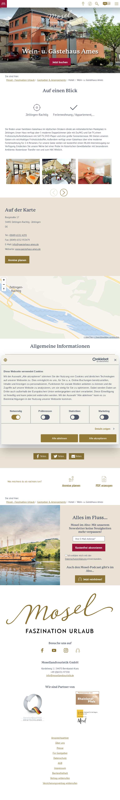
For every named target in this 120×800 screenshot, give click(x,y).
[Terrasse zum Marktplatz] (59, 171)
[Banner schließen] (115, 360)
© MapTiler (88, 337)
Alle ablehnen (59, 438)
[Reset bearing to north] (4, 289)
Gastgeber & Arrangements (51, 80)
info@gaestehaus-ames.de (25, 244)
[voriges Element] (54, 192)
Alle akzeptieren (98, 438)
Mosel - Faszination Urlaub (20, 80)
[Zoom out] (4, 284)
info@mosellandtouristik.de (60, 675)
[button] (3, 4)
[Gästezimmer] (95, 171)
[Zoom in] (4, 280)
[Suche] (96, 4)
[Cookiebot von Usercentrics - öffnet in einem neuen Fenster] (94, 360)
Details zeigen (102, 428)
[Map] (60, 307)
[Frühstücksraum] (23, 171)
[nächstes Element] (64, 192)
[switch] (45, 417)
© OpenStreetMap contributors (106, 337)
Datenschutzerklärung (76, 558)
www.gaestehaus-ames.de (28, 249)
